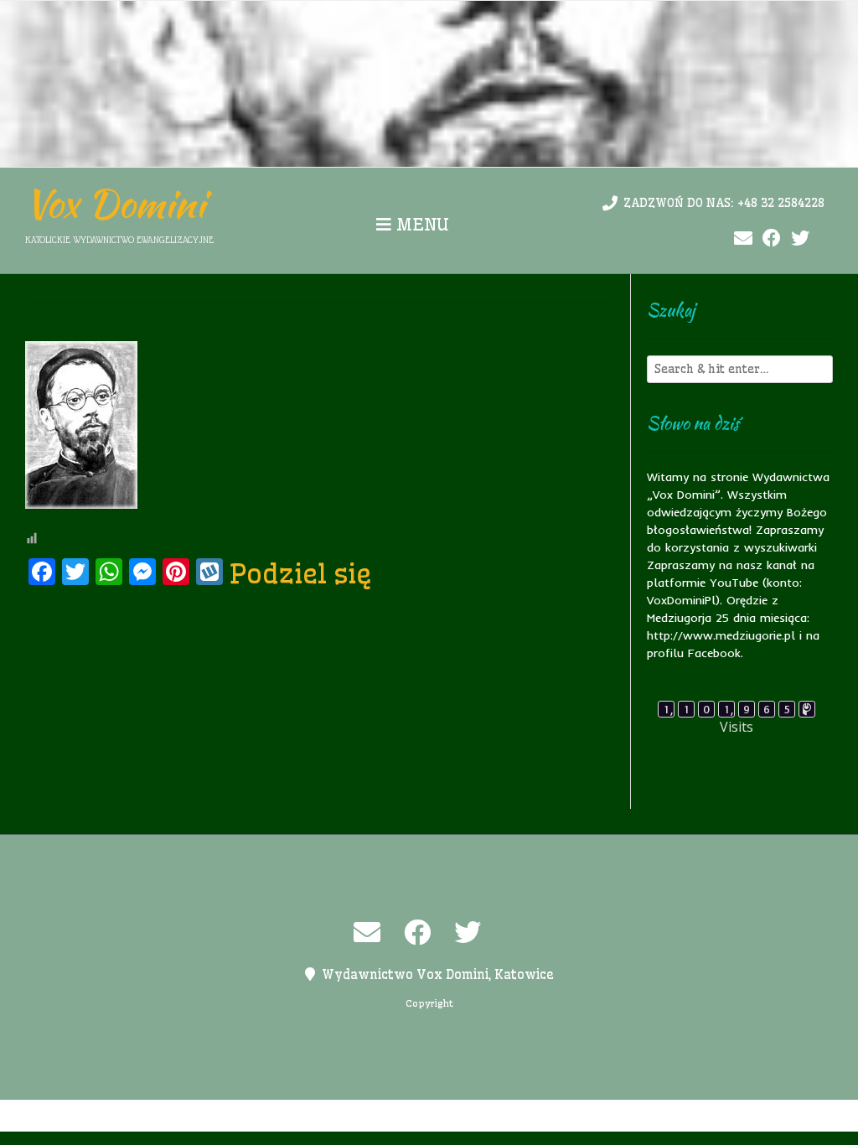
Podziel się (301, 573)
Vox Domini (115, 203)
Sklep (636, 1116)
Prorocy (414, 1116)
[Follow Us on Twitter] (800, 238)
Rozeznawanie (566, 1116)
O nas (363, 1116)
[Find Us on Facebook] (771, 238)
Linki (320, 1116)
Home (277, 1116)
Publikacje (482, 1116)
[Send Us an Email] (743, 238)
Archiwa (225, 1116)
